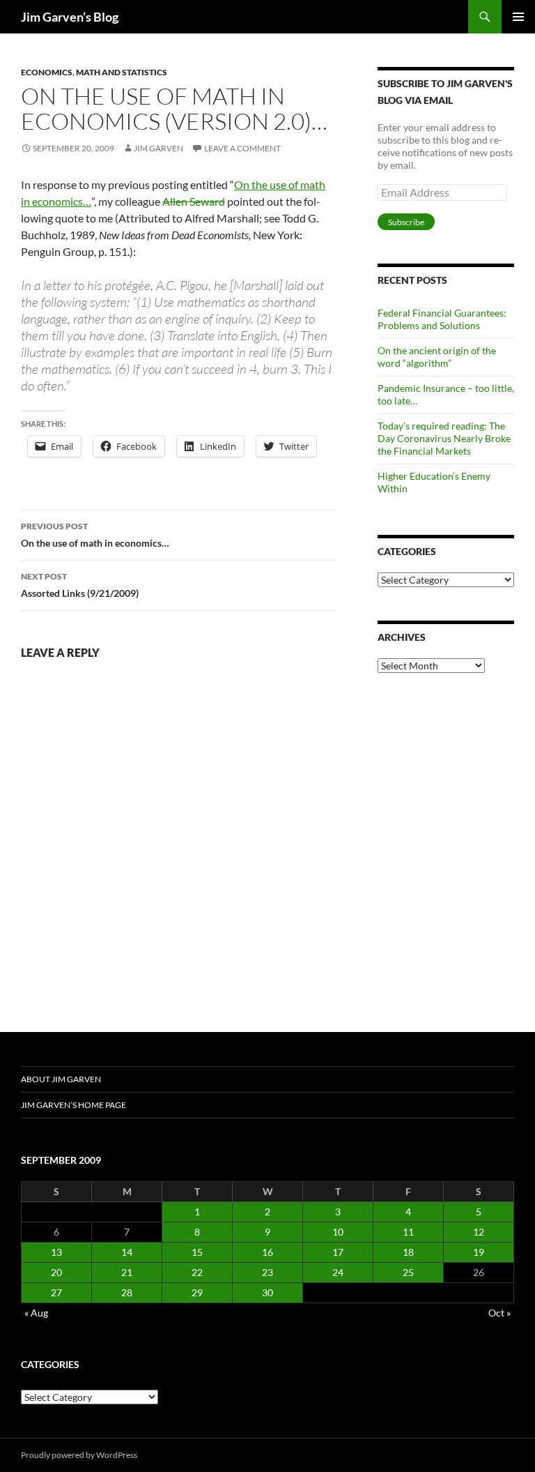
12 (478, 1232)
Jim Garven (158, 148)
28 (126, 1292)
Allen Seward (193, 201)
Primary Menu (518, 16)
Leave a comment (242, 148)
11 (408, 1232)
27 (56, 1292)
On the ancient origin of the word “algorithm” (437, 356)
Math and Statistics (121, 72)
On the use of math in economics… (95, 535)
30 (267, 1292)
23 (267, 1272)
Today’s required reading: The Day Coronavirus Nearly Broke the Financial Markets (444, 438)
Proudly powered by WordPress (79, 1455)
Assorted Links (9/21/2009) (80, 585)
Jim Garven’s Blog (69, 16)
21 (126, 1272)
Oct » (499, 1313)
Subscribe (406, 222)
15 (197, 1252)
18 (408, 1252)
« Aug (36, 1313)
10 (337, 1232)
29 (197, 1292)
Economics (46, 72)
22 (197, 1272)
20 (56, 1272)
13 (56, 1252)
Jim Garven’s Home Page (73, 1105)
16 (267, 1252)
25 (408, 1272)
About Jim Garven (61, 1079)
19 (478, 1252)
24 (337, 1272)
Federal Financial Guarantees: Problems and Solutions (442, 319)
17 (337, 1252)
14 (126, 1252)
